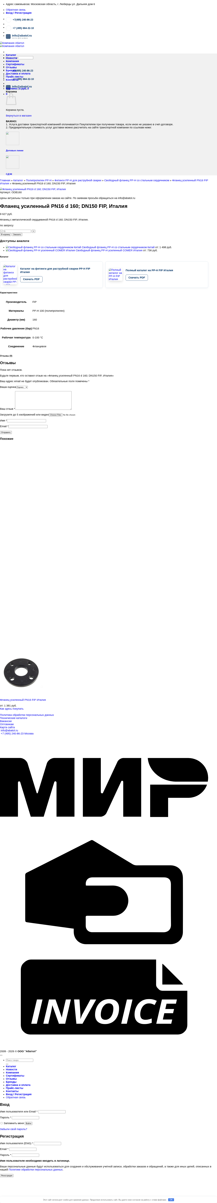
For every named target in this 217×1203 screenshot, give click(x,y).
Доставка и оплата (18, 73)
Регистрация (6, 1175)
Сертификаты (15, 64)
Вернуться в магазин (19, 115)
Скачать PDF (31, 279)
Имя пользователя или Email (18, 1111)
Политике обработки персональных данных (36, 1169)
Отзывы (11, 67)
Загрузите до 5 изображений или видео (24, 414)
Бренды (11, 70)
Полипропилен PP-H (39, 180)
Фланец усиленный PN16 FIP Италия (23, 699)
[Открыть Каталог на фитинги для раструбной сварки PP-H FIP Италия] (10, 274)
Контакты (12, 79)
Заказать (17, 234)
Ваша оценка (8, 387)
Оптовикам (7, 724)
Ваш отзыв (7, 408)
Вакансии (6, 721)
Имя (3, 420)
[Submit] (7, 1064)
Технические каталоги (13, 718)
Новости (11, 58)
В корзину (5, 234)
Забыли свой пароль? (13, 1129)
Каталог (11, 54)
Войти (28, 1123)
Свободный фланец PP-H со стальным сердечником (136, 180)
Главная (5, 180)
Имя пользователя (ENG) (16, 1143)
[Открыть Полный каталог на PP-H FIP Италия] (115, 274)
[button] (19, 12)
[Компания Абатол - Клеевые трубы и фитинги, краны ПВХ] (12, 45)
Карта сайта (7, 727)
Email (4, 426)
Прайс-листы (14, 76)
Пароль (5, 1117)
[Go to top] (1, 1055)
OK (171, 1200)
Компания (12, 61)
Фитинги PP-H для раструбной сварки (77, 180)
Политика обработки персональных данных (27, 714)
